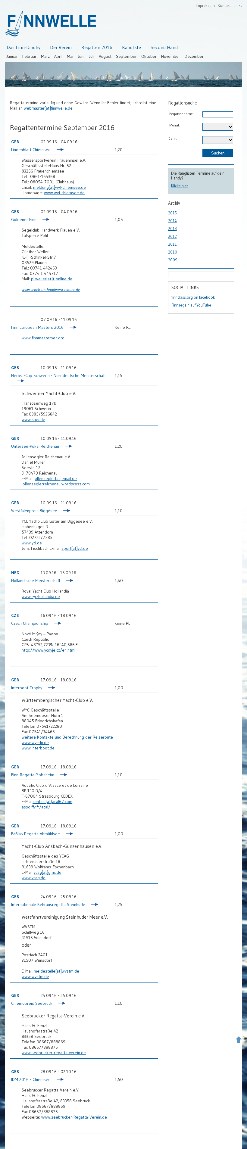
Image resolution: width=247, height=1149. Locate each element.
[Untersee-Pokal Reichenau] (66, 447)
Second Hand (164, 47)
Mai (70, 56)
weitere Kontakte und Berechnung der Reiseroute (67, 737)
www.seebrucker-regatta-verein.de (54, 1052)
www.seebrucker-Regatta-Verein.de (74, 1117)
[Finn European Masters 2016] (70, 328)
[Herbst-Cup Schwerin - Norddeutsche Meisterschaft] (18, 381)
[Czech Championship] (55, 624)
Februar (29, 56)
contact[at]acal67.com (52, 801)
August (105, 56)
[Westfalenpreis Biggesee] (64, 511)
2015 (172, 212)
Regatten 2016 (96, 47)
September (126, 56)
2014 (172, 220)
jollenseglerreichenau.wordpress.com (56, 484)
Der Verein (61, 47)
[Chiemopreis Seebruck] (59, 1004)
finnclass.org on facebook (193, 297)
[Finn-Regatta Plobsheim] (61, 775)
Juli (91, 56)
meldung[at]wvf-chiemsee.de (59, 187)
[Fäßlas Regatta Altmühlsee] (66, 834)
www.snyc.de (33, 419)
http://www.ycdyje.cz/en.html (48, 650)
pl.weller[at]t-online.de (51, 279)
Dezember (194, 56)
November (170, 56)
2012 (172, 236)
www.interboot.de (38, 748)
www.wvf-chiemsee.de (64, 192)
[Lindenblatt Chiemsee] (57, 150)
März (45, 56)
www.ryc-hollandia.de (41, 596)
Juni (81, 56)
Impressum (205, 5)
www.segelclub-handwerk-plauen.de (51, 289)
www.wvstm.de (35, 976)
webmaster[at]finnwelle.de (48, 108)
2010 (172, 252)
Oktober (149, 56)
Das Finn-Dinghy (23, 47)
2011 (172, 244)
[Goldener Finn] (43, 220)
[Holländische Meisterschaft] (67, 581)
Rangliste (131, 47)
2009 (172, 259)
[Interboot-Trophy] (49, 688)
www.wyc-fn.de (35, 742)
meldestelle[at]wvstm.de (56, 971)
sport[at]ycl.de (74, 548)
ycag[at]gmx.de (47, 872)
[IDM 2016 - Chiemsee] (57, 1080)
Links (238, 5)
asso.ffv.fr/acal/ (36, 807)
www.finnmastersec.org (43, 338)
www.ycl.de (32, 543)
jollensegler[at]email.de (55, 478)
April (58, 56)
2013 (172, 228)
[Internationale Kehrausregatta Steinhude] (92, 905)
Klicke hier (179, 185)
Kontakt (224, 5)
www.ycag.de (33, 877)
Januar (12, 56)
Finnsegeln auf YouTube (191, 305)
